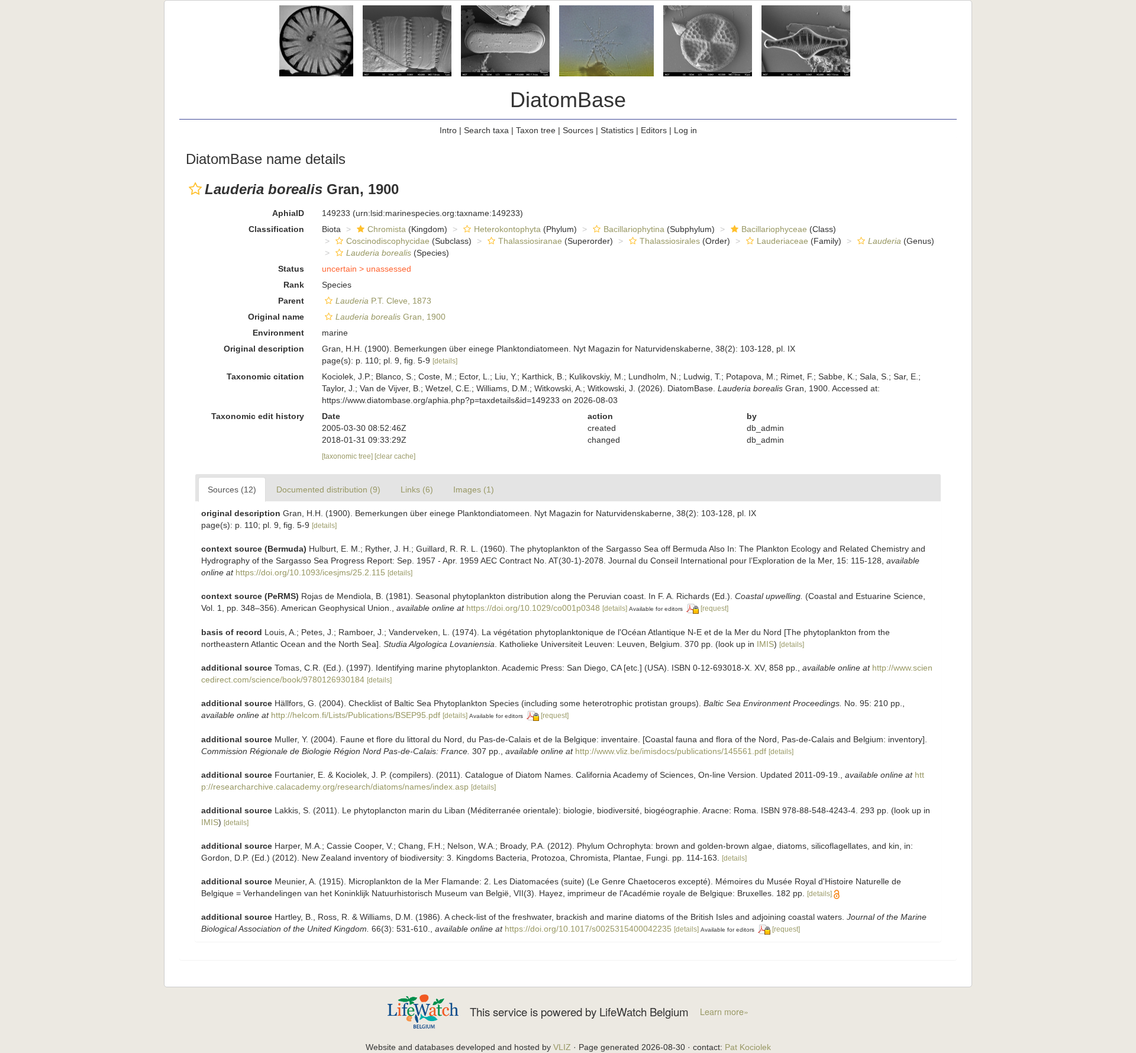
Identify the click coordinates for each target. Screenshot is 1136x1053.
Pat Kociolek (748, 1047)
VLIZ (562, 1047)
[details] (445, 361)
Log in (685, 130)
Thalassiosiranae (530, 241)
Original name (276, 316)
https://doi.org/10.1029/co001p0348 (533, 608)
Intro (448, 130)
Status (291, 268)
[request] (714, 608)
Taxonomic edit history (257, 416)
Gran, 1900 (390, 316)
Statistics (617, 130)
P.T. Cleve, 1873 (383, 300)
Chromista (386, 229)
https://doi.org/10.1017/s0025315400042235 (588, 928)
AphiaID (288, 213)
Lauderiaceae (782, 241)
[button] (195, 189)
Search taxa (486, 130)
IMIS (765, 644)
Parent (291, 300)
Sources (578, 130)
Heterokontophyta (507, 229)
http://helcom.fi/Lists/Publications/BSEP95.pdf (355, 715)
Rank (293, 284)
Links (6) (417, 489)
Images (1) (473, 489)
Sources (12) (232, 489)
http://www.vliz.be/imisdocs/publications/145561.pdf (670, 751)
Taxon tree (536, 130)
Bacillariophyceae (774, 229)
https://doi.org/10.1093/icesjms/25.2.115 (310, 572)
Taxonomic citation (265, 376)
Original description (264, 348)
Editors (654, 130)
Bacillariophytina (634, 229)
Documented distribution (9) (328, 489)
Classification (276, 229)
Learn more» (724, 1011)
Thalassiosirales (670, 241)
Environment (278, 332)
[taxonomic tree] (348, 456)
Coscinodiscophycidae (388, 241)
